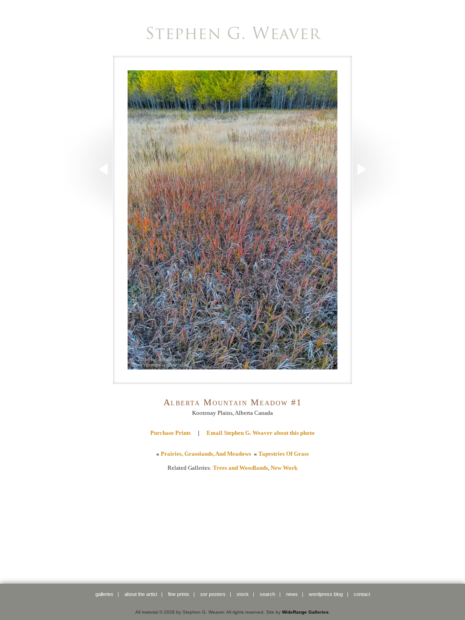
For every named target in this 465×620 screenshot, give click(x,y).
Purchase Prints (170, 432)
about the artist (140, 594)
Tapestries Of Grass (283, 453)
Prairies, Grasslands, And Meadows (206, 453)
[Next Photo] (376, 218)
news (292, 594)
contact (362, 594)
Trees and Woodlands (240, 467)
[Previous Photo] (88, 218)
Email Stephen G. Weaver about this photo (261, 432)
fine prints (178, 594)
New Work (284, 467)
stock (243, 594)
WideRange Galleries (305, 612)
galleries (104, 594)
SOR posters (213, 594)
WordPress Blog (326, 594)
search (267, 594)
